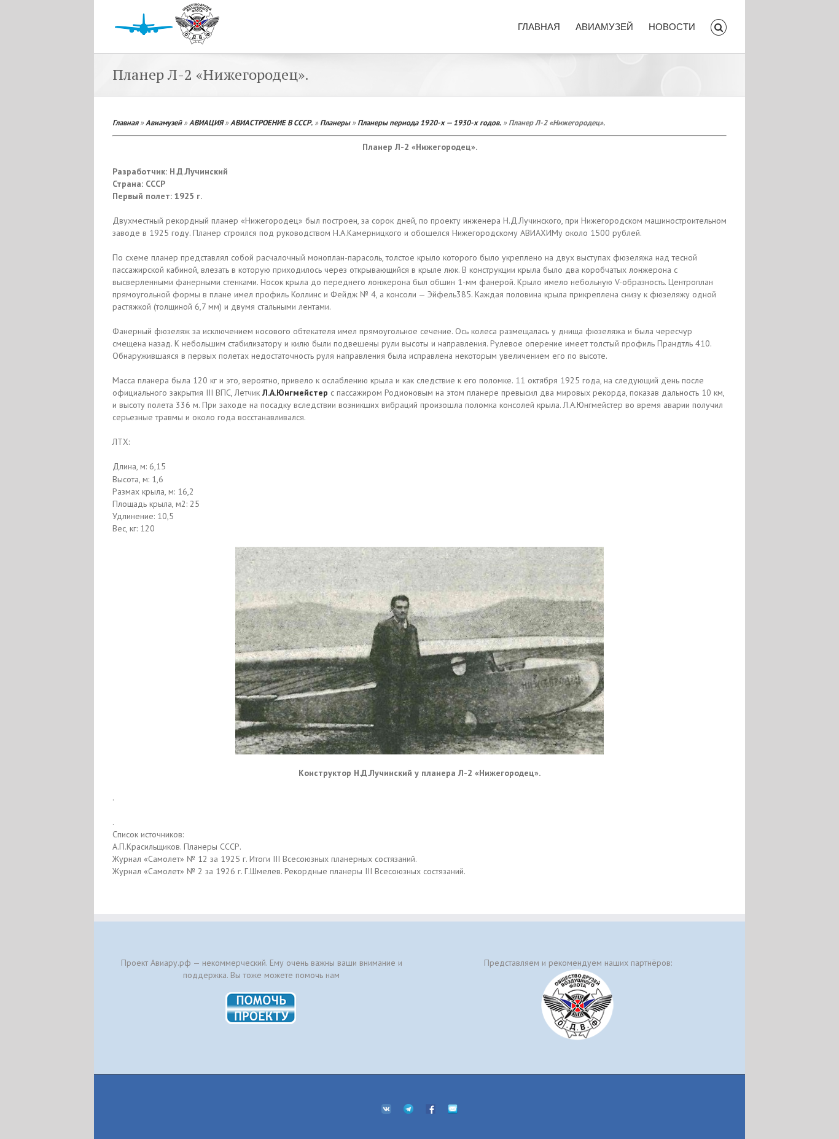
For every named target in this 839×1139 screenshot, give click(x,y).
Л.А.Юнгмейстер (295, 392)
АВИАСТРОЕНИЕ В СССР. (271, 122)
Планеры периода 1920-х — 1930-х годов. (429, 122)
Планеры (335, 122)
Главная (125, 122)
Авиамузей (164, 122)
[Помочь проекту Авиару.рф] (261, 995)
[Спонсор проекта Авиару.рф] (578, 1005)
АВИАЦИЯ (206, 122)
